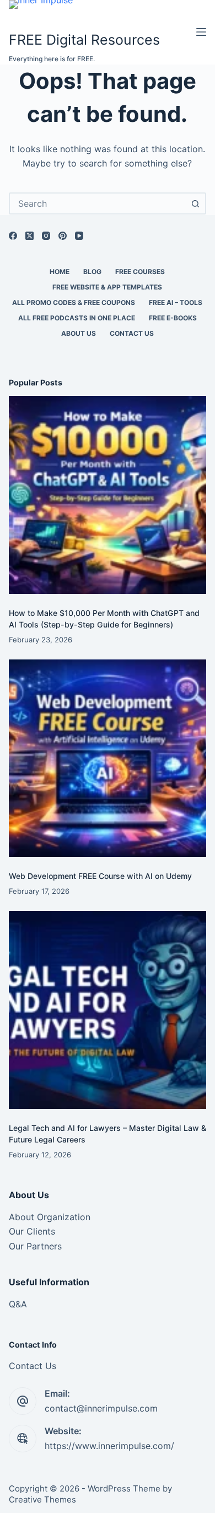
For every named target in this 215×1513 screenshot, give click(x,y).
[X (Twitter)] (29, 236)
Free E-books (173, 318)
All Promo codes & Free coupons (73, 302)
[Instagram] (46, 236)
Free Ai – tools (175, 302)
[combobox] (98, 203)
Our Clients (32, 1231)
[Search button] (195, 203)
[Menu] (201, 32)
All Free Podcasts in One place (76, 318)
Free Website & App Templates (107, 287)
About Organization (49, 1216)
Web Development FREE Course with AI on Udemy (100, 876)
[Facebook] (13, 236)
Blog (92, 271)
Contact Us (132, 333)
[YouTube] (79, 236)
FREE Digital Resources (84, 39)
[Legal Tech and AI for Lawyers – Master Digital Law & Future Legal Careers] (108, 1010)
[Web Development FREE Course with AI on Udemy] (108, 758)
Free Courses (140, 271)
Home (59, 271)
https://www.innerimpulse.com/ (109, 1445)
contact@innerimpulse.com (101, 1408)
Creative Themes (42, 1499)
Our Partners (35, 1246)
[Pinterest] (62, 236)
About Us (78, 333)
